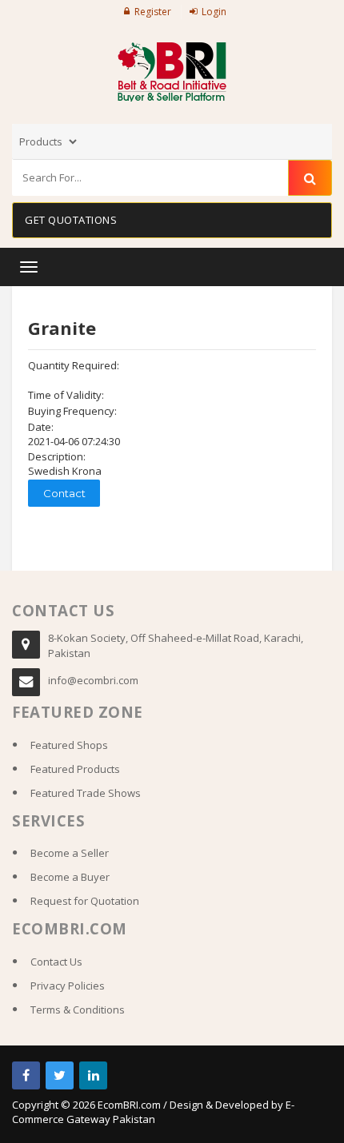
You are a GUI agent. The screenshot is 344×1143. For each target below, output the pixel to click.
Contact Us (56, 961)
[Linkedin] (93, 1075)
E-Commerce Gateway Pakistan (153, 1112)
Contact (64, 493)
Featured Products (75, 769)
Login (214, 11)
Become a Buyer (70, 877)
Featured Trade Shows (85, 793)
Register (152, 11)
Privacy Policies (67, 985)
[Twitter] (60, 1075)
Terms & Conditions (77, 1009)
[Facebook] (26, 1075)
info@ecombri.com (93, 680)
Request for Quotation (84, 901)
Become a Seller (69, 853)
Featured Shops (69, 745)
